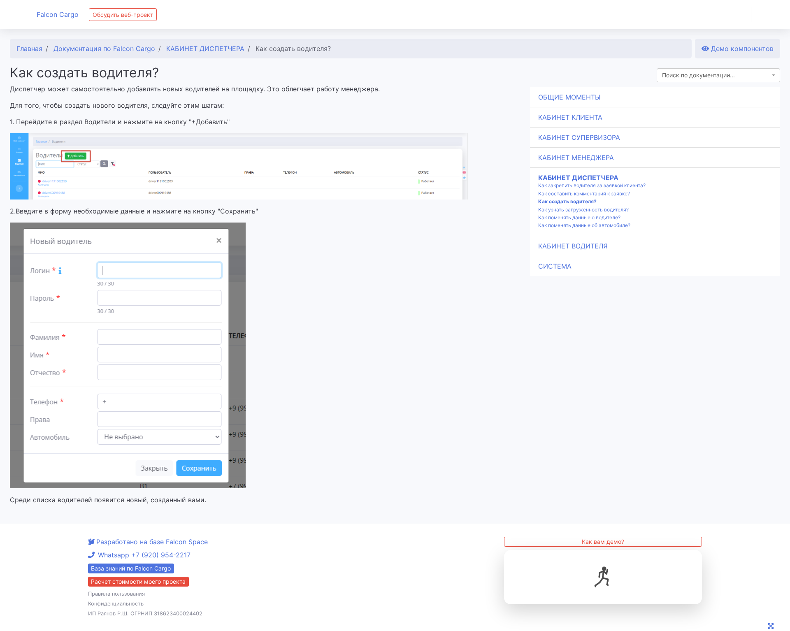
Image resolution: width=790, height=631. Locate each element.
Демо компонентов (741, 48)
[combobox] (718, 75)
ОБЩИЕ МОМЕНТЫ (569, 97)
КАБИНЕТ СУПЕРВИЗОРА (579, 137)
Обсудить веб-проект (123, 14)
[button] (770, 14)
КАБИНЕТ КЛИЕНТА (570, 117)
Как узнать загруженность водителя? (583, 210)
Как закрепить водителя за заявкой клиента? (592, 185)
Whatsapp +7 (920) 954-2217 (144, 555)
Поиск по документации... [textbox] (698, 75)
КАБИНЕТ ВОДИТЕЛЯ (573, 246)
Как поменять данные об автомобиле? (584, 225)
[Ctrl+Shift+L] (772, 627)
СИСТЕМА (555, 266)
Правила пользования (116, 594)
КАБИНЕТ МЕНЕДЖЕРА (576, 157)
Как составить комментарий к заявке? (584, 194)
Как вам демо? (603, 541)
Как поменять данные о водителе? (579, 217)
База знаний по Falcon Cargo (131, 568)
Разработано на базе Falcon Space (152, 542)
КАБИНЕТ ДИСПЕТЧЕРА (578, 178)
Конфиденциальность (116, 604)
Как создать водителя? (567, 201)
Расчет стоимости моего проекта (138, 581)
